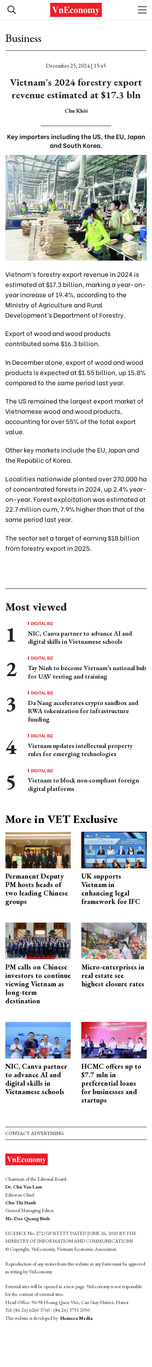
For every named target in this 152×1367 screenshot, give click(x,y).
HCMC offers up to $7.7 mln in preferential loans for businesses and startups (111, 1083)
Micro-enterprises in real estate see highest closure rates (113, 975)
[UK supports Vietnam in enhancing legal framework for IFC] (114, 849)
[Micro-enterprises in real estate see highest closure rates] (114, 940)
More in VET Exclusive (61, 819)
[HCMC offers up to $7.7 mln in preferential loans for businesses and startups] (114, 1039)
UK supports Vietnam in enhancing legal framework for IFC (110, 889)
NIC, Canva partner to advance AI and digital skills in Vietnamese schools (80, 637)
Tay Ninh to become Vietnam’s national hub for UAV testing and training (87, 672)
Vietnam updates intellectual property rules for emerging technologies (80, 750)
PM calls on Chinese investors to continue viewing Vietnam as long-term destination (38, 983)
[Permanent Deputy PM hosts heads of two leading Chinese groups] (38, 849)
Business (23, 38)
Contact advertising (34, 1133)
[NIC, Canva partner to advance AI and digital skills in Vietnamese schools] (38, 1039)
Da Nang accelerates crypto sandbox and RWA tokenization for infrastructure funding (83, 711)
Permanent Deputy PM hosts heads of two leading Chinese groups (36, 889)
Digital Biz (42, 623)
